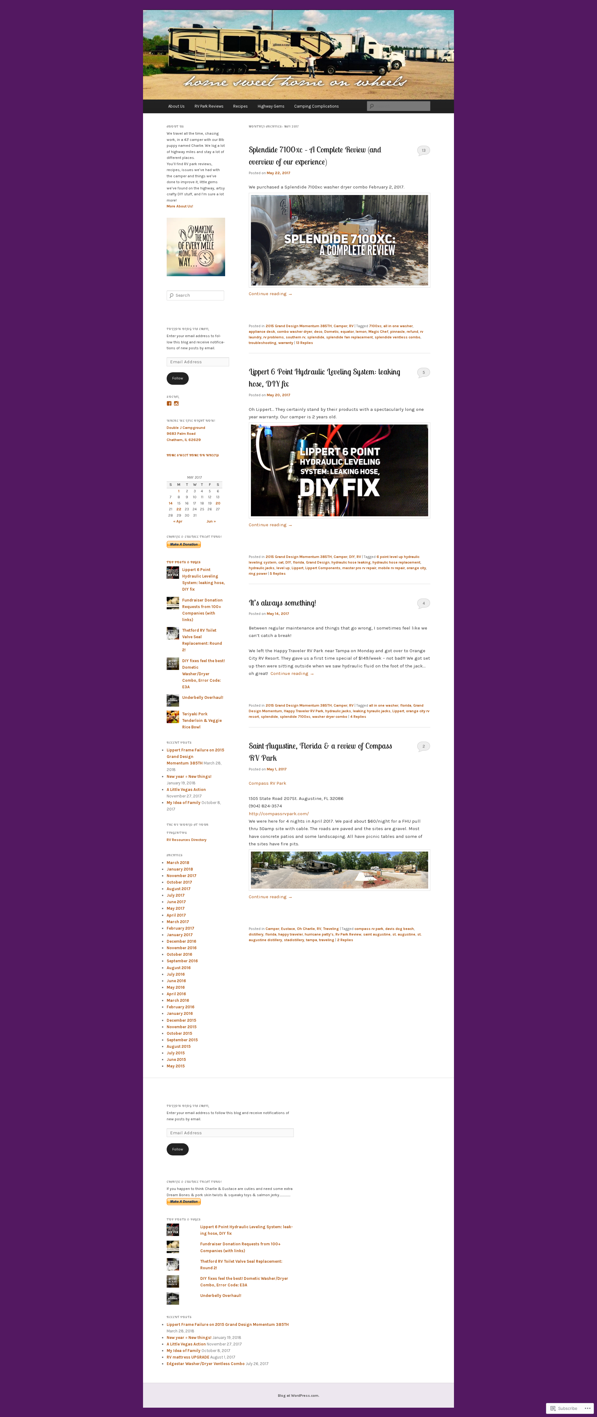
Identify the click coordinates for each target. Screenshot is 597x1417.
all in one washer (398, 326)
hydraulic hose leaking (351, 562)
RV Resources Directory (186, 840)
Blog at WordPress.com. (298, 1395)
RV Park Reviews (209, 106)
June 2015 (176, 1059)
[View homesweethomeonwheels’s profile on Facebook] (169, 403)
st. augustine (403, 934)
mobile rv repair (391, 568)
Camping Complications (316, 106)
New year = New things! (189, 776)
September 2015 (182, 1040)
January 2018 (180, 869)
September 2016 (182, 961)
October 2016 (179, 954)
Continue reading (271, 293)
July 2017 (176, 895)
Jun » (211, 521)
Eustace (288, 929)
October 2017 (179, 882)
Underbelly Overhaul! (202, 697)
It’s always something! (283, 602)
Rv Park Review (348, 934)
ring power (258, 573)
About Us (176, 106)
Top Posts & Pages (184, 562)
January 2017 (180, 934)
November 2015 (182, 1026)
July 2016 (176, 974)
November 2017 (182, 875)
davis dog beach (399, 929)
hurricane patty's (319, 934)
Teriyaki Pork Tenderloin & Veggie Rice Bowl (202, 720)
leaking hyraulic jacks (372, 711)
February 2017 (180, 928)
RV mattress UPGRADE (188, 1357)
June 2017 (176, 901)
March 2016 (178, 1000)
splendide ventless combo (397, 337)
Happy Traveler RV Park (303, 711)
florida (298, 562)
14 (171, 503)
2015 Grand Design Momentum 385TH (299, 326)
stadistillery (294, 940)
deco (318, 331)
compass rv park (368, 929)
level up (283, 568)
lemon (361, 331)
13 (424, 150)
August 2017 (179, 888)
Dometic (331, 331)
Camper (340, 326)
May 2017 (176, 908)
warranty (285, 343)
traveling (326, 940)
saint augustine (377, 934)
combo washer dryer (294, 331)
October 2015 (179, 1033)
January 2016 (180, 1013)
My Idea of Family (184, 802)
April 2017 (176, 915)
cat (281, 562)
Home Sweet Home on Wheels (193, 455)
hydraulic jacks (262, 568)
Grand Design (318, 562)
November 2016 (182, 947)
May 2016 (176, 987)
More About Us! (180, 206)
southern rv (295, 337)
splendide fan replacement (349, 337)
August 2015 (179, 1046)
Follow (177, 378)
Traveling (331, 929)
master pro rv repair (359, 568)
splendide (315, 337)
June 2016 (176, 980)
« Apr (177, 521)
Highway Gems (271, 106)
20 (217, 503)
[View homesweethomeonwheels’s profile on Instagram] (176, 403)
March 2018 (178, 862)
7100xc (375, 326)
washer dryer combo (329, 716)
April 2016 (176, 994)
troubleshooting (262, 343)
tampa (311, 940)
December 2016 (181, 941)
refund (412, 331)
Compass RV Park (267, 783)
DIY (352, 557)
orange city (416, 568)
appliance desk (262, 331)
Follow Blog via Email (188, 329)
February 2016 (180, 1007)
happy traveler (290, 934)
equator (347, 331)
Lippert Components (322, 568)
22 (178, 509)
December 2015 (181, 1020)
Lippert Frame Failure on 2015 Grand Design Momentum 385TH (228, 1324)
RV (351, 326)
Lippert (297, 568)
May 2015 (176, 1066)
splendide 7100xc (295, 716)
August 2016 (179, 967)
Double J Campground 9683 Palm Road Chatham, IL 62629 (186, 433)
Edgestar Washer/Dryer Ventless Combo (206, 1363)
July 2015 (176, 1053)
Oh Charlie (306, 929)
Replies (304, 343)
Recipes (240, 106)
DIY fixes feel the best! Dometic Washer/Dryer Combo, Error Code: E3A (203, 674)
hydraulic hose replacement (396, 562)
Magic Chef (378, 331)
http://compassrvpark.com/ (279, 813)
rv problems (273, 337)
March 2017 (178, 921)
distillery (256, 934)
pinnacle (397, 331)
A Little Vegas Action (186, 789)
